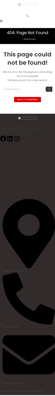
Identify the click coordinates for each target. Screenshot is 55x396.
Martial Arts (8, 179)
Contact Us (8, 155)
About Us (6, 152)
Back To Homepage (27, 99)
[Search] (49, 89)
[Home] (20, 39)
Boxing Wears (8, 176)
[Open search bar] (27, 16)
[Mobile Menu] (1, 21)
